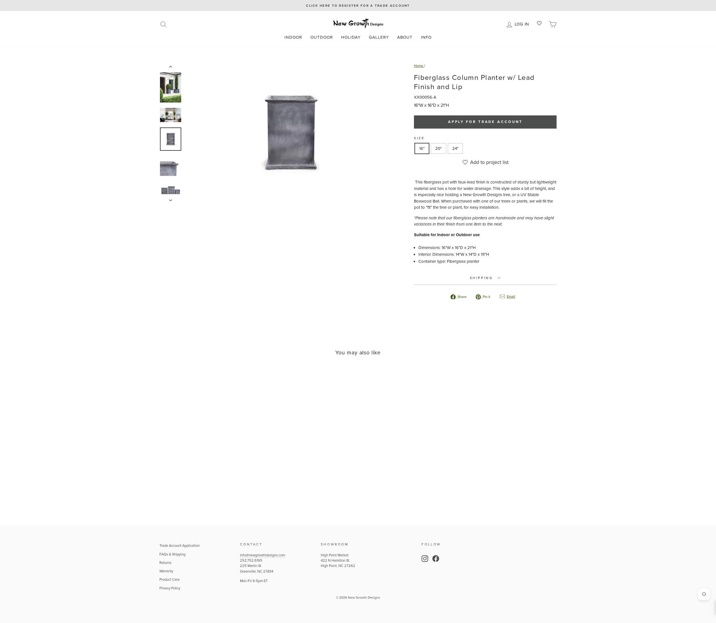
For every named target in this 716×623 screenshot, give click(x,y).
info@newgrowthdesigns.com (262, 554)
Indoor (293, 37)
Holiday (351, 37)
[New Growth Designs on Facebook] (435, 558)
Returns (165, 562)
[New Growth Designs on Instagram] (424, 558)
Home (419, 65)
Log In (523, 23)
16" (422, 148)
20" (438, 148)
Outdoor (321, 37)
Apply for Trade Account (485, 121)
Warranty (166, 570)
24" (455, 148)
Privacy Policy (169, 588)
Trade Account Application (179, 545)
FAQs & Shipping (172, 554)
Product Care (169, 579)
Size (419, 138)
